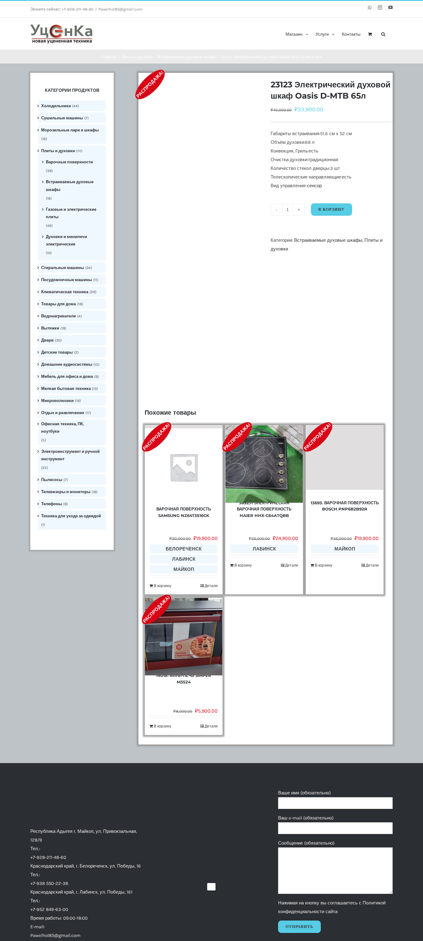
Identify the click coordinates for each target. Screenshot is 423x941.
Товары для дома (58, 304)
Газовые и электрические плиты (71, 213)
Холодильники (56, 106)
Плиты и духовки (58, 150)
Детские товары (57, 352)
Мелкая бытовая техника (66, 388)
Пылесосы (51, 479)
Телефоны (51, 503)
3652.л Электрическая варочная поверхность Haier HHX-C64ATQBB (264, 509)
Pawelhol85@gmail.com (120, 9)
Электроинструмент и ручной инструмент (70, 455)
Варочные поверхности (69, 162)
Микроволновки (57, 400)
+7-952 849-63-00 (49, 909)
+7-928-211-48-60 (48, 857)
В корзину (331, 209)
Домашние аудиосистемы (66, 364)
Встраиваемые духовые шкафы (328, 240)
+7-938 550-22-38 (49, 883)
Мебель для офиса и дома (67, 376)
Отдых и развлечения (62, 412)
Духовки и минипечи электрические (66, 240)
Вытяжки (50, 328)
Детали (211, 586)
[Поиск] (383, 34)
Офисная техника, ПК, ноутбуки (62, 428)
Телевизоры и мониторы (65, 491)
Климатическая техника (64, 291)
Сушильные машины (62, 118)
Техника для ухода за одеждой (71, 516)
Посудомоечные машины (66, 279)
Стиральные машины (62, 267)
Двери (47, 340)
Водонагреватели (58, 316)
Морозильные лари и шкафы (70, 130)
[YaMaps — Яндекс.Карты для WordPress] (211, 886)
